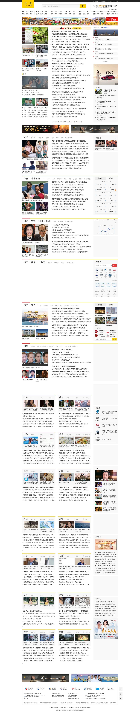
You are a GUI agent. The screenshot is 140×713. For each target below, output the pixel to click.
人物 (41, 398)
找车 (114, 265)
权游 (46, 107)
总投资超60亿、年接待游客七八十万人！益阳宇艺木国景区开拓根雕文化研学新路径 (47, 463)
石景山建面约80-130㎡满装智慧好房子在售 (106, 570)
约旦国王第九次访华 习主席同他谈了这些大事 (65, 31)
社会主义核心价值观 (112, 19)
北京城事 (96, 27)
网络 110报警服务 (65, 689)
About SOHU (71, 707)
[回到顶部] (120, 703)
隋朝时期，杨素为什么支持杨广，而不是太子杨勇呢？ (39, 545)
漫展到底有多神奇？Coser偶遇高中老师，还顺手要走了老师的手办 (42, 658)
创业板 (108, 220)
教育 (70, 14)
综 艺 (24, 117)
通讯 (38, 346)
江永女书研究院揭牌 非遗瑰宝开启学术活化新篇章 (73, 545)
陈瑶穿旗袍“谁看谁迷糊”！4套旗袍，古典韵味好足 (37, 418)
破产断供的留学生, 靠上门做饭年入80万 (70, 421)
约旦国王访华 (78, 49)
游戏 (88, 14)
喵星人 (77, 595)
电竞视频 (69, 632)
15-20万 (108, 283)
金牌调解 (30, 117)
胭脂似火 (33, 110)
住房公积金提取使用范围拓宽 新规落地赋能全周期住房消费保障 (70, 313)
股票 (48, 221)
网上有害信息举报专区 (112, 23)
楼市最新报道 (113, 332)
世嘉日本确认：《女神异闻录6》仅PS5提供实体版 (73, 650)
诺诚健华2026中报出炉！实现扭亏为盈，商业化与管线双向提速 (41, 490)
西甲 (69, 179)
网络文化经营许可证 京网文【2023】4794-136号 (34, 695)
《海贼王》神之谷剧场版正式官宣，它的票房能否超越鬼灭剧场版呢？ (43, 661)
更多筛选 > (114, 280)
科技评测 (50, 346)
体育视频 (35, 178)
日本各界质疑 (55, 52)
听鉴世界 (82, 52)
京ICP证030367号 (56, 693)
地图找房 (45, 305)
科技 (26, 346)
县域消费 (69, 47)
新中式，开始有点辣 (29, 416)
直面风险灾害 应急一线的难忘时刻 (80, 39)
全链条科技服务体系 (82, 36)
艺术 (86, 519)
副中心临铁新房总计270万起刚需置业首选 (105, 568)
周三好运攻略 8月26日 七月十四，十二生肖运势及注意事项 (40, 624)
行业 (55, 221)
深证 (103, 220)
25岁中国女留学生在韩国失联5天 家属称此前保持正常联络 (68, 102)
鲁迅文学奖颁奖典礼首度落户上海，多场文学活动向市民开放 (76, 540)
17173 (113, 14)
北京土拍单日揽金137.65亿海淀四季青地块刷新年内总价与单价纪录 (71, 321)
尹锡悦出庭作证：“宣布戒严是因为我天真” (64, 85)
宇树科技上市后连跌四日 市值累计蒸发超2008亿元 (66, 71)
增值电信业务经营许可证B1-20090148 (32, 693)
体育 (26, 178)
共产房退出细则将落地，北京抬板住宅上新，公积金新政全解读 (70, 330)
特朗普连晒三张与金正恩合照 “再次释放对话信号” (66, 83)
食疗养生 (78, 434)
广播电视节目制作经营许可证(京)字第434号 (94, 695)
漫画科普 (42, 632)
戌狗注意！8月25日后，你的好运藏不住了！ (72, 579)
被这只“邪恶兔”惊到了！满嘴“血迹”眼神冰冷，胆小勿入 (74, 613)
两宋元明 (51, 519)
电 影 (24, 112)
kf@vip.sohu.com (84, 702)
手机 (56, 346)
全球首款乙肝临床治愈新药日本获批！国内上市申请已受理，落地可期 (43, 492)
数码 (66, 346)
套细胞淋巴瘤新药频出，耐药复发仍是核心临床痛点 (38, 495)
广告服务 (61, 707)
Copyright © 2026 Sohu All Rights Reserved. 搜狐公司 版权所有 (70, 710)
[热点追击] (105, 28)
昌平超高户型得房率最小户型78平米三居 (105, 559)
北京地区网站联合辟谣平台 (58, 696)
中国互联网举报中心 (30, 689)
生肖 (50, 595)
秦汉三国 (33, 519)
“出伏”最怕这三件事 (32, 90)
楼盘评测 (112, 334)
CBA (48, 179)
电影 (52, 138)
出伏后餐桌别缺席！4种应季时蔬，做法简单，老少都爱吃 (75, 460)
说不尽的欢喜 (64, 39)
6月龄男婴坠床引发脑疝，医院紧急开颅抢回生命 (73, 500)
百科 (56, 305)
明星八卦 (41, 138)
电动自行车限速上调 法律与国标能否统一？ (64, 69)
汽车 (26, 262)
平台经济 (54, 47)
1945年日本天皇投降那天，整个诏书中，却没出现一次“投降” (40, 542)
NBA (45, 11)
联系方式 (66, 707)
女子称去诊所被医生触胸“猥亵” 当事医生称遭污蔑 (66, 105)
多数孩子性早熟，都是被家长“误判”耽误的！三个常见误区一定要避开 (43, 500)
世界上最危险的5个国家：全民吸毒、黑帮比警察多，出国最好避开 (42, 455)
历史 (88, 11)
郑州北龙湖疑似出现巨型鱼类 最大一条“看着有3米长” (67, 99)
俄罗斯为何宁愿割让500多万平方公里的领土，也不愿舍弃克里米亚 (42, 547)
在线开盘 (66, 305)
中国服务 (72, 36)
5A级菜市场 (55, 39)
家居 (45, 14)
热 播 (24, 107)
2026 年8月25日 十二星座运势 (32, 621)
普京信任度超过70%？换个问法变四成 (70, 582)
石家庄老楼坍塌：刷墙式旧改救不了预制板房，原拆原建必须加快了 (71, 319)
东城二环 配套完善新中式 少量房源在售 (105, 563)
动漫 (84, 14)
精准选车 (114, 286)
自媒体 (50, 262)
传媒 (77, 556)
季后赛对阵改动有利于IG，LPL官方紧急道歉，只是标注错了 (76, 655)
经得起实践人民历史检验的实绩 (78, 34)
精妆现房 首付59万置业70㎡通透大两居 (105, 615)
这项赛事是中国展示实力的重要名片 (62, 49)
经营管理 (60, 221)
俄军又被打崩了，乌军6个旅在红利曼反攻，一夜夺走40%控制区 (41, 577)
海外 (60, 305)
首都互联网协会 (102, 689)
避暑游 (68, 42)
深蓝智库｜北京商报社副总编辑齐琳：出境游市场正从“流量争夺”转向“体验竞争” (46, 460)
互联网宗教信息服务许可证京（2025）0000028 (95, 698)
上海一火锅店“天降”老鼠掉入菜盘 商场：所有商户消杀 (67, 111)
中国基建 (54, 54)
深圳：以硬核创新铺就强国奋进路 (61, 44)
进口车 (102, 286)
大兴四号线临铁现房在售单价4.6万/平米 (105, 552)
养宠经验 (69, 595)
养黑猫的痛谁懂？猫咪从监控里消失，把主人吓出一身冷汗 (76, 624)
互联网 (33, 346)
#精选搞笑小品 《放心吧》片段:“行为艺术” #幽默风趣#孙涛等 (109, 503)
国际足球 (59, 179)
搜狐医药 (33, 471)
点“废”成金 (62, 47)
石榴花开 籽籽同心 (64, 54)
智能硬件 (43, 346)
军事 (27, 11)
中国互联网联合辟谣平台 (73, 698)
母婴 (74, 11)
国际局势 (33, 556)
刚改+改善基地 (102, 336)
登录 (117, 1)
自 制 (24, 110)
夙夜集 (45, 110)
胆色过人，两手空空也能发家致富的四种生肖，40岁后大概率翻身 (42, 616)
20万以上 (114, 283)
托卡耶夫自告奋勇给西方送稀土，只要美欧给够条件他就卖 (40, 574)
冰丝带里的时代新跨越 (79, 47)
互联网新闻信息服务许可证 (58, 695)
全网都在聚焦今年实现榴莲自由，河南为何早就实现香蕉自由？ (77, 574)
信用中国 (26, 698)
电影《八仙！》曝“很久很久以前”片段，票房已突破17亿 (39, 650)
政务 (116, 14)
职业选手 (78, 632)
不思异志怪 (40, 110)
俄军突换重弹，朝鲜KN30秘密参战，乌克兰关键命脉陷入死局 (41, 579)
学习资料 (87, 398)
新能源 (60, 14)
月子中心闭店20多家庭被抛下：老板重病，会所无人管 (74, 495)
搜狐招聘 (56, 707)
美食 (61, 434)
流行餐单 (69, 434)
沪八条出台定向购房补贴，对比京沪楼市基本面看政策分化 (68, 328)
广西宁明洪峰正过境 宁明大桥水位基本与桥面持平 (66, 61)
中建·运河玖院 (109, 325)
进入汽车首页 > (70, 262)
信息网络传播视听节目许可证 (91, 696)
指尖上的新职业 (77, 44)
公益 (116, 11)
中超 (53, 179)
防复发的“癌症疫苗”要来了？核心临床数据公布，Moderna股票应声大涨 (43, 497)
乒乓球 (75, 179)
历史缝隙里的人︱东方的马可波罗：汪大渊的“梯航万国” (39, 537)
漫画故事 (33, 632)
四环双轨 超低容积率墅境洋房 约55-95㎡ (105, 601)
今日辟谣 (86, 44)
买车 (56, 14)
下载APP (109, 1)
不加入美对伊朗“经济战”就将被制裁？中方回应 (65, 78)
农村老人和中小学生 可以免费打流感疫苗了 (64, 94)
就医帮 (51, 471)
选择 (46, 117)
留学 (77, 398)
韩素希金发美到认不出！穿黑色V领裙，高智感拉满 (38, 426)
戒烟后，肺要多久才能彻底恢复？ (35, 94)
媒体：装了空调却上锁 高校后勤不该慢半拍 (64, 116)
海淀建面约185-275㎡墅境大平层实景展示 (105, 611)
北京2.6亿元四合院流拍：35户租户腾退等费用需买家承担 (68, 114)
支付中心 (52, 707)
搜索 (114, 339)
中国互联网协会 (77, 689)
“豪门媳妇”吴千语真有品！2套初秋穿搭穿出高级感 (37, 421)
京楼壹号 (101, 334)
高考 (68, 398)
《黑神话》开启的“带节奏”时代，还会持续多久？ (73, 653)
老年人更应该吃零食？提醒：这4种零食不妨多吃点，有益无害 (77, 455)
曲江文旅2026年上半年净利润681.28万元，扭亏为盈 (38, 453)
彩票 (102, 14)
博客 (102, 11)
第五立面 (30, 107)
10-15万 (103, 283)
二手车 (42, 262)
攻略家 (51, 434)
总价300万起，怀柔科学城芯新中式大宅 (105, 608)
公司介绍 (77, 707)
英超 (41, 11)
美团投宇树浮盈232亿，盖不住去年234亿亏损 (72, 453)
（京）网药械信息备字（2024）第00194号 (94, 693)
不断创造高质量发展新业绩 (59, 34)
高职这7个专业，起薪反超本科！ (68, 418)
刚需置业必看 (101, 332)
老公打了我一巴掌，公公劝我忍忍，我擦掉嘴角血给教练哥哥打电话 (109, 509)
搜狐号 (98, 408)
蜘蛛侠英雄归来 (32, 112)
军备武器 (42, 556)
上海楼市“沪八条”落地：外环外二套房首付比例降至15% (68, 316)
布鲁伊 (29, 114)
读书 (77, 519)
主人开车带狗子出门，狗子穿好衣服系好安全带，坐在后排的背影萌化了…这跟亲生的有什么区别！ (87, 621)
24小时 (99, 11)
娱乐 (26, 137)
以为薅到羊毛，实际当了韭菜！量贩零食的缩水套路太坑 (75, 458)
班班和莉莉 (44, 114)
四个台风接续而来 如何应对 (60, 36)
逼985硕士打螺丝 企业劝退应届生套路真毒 (71, 426)
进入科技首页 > (73, 346)
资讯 (51, 305)
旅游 (70, 11)
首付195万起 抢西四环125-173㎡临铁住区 (105, 566)
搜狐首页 (28, 4)
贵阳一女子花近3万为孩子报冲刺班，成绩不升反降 (73, 424)
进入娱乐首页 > (69, 138)
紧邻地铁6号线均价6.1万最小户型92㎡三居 (105, 554)
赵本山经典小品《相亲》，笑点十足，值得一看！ (109, 484)
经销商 (62, 262)
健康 (74, 14)
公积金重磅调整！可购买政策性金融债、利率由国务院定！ (68, 311)
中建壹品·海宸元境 (99, 315)
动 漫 (24, 114)
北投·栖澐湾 (108, 315)
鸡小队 (39, 114)
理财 (31, 14)
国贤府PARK (97, 325)
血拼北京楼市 (102, 330)
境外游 (42, 434)
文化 (84, 11)
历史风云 (51, 556)
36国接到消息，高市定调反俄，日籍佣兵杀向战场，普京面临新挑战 (42, 584)
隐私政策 (82, 707)
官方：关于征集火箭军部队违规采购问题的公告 (65, 66)
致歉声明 (87, 556)
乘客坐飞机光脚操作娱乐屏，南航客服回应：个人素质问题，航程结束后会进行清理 (83, 584)
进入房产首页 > (75, 305)
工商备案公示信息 (72, 696)
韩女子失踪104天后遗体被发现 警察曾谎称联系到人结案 (68, 88)
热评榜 (99, 14)
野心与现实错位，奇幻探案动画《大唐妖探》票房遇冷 (39, 655)
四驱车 (97, 286)
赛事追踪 (87, 632)
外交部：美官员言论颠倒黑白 (69, 52)
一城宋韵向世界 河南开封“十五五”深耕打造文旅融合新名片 (40, 458)
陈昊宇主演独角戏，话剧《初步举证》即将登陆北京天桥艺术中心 (78, 547)
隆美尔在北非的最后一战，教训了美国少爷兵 (72, 577)
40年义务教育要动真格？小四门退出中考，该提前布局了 (75, 416)
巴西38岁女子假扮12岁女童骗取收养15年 (71, 492)
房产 (26, 305)
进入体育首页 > (87, 179)
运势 (41, 595)
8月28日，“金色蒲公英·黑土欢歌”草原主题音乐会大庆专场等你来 (77, 542)
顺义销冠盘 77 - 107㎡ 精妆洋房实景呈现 (105, 561)
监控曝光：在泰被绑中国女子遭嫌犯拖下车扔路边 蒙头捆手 (69, 80)
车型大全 (56, 262)
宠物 (61, 595)
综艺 (57, 138)
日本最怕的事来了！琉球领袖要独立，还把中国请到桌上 (39, 540)
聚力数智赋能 (75, 42)
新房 (41, 14)
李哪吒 (34, 114)
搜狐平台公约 (87, 707)
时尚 (25, 397)
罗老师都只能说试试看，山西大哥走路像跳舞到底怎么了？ (109, 497)
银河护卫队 (44, 112)
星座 (25, 595)
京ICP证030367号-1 (72, 693)
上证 (97, 220)
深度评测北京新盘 (113, 336)
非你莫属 (36, 117)
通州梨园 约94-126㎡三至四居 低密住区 (105, 604)
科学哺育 (78, 471)
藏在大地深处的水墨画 (33, 92)
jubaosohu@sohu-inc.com (102, 702)
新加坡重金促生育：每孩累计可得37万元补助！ (72, 497)
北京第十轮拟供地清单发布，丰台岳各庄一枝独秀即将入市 (68, 333)
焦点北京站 (113, 330)
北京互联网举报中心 (42, 689)
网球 (80, 179)
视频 (56, 11)
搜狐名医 (42, 471)
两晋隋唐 (42, 519)
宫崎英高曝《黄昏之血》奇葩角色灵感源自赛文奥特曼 (39, 653)
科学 (61, 346)
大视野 (113, 11)
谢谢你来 (41, 117)
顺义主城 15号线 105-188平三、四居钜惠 (105, 606)
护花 (29, 110)
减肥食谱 (87, 434)
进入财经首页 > (69, 221)
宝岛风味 (86, 49)
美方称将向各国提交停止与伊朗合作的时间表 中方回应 (67, 63)
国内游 (32, 434)
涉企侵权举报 (113, 702)
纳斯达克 (115, 220)
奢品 (50, 398)
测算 (32, 595)
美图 (62, 138)
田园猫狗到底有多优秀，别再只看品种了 (70, 616)
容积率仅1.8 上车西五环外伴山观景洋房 (105, 613)
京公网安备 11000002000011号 (32, 696)
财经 (26, 221)
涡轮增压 (108, 286)
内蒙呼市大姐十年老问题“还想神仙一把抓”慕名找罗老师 (109, 491)
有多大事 (36, 107)
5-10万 (97, 283)
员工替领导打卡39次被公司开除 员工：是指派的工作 (67, 121)
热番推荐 (51, 632)
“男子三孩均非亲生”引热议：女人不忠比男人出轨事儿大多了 (76, 537)
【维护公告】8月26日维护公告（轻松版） (71, 661)
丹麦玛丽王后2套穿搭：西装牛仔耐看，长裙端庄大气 (38, 424)
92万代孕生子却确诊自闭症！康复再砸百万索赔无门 (74, 490)
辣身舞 (39, 112)
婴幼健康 (87, 471)
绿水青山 (41, 107)
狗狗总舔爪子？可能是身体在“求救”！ (70, 618)
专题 (31, 11)
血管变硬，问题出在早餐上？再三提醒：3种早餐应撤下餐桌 (76, 463)
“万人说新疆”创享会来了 (78, 54)
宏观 (27, 14)
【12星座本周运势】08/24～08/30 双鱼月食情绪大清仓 (39, 613)
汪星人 (86, 595)
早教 (68, 471)
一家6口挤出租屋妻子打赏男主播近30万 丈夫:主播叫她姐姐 (69, 97)
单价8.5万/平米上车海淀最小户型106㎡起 (105, 556)
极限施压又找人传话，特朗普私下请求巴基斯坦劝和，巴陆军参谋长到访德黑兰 (46, 582)
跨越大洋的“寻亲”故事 (58, 42)
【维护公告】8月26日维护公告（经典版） (71, 658)
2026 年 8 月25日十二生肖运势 (32, 618)
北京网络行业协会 (54, 689)
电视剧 (60, 11)
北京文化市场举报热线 (89, 689)
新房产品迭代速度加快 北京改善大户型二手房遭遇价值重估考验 (70, 335)
